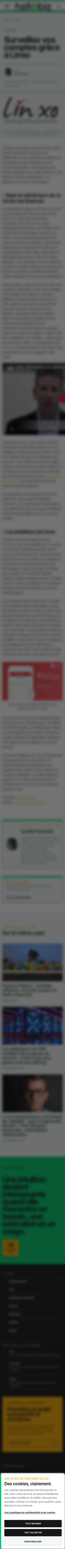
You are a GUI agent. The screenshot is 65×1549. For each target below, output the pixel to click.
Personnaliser (33, 1541)
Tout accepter (33, 1532)
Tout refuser (33, 1523)
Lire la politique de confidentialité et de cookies (29, 1512)
